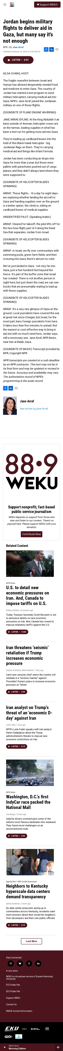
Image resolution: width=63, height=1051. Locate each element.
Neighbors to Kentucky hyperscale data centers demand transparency (28, 891)
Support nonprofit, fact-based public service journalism (31, 509)
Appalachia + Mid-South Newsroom (21, 881)
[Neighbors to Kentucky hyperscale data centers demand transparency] (30, 862)
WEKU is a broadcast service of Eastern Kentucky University (29, 977)
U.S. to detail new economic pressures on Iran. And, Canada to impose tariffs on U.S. (27, 595)
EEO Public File (13, 991)
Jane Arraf (18, 47)
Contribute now (31, 534)
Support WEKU (13, 998)
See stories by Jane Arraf (34, 408)
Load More (31, 941)
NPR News (10, 583)
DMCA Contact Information (19, 1011)
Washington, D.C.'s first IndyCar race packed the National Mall (28, 802)
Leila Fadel (10, 725)
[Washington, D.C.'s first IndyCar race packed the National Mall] (30, 773)
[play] (5, 1047)
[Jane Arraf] (10, 406)
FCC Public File (13, 985)
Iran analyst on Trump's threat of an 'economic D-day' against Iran (29, 713)
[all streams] (59, 1047)
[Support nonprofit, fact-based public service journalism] (31, 472)
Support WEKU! (48, 4)
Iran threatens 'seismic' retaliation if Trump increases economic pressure (27, 655)
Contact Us (11, 1004)
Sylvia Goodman (13, 903)
